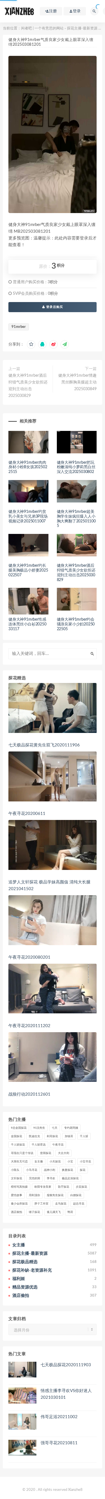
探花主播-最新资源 (82, 28)
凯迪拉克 (34, 1136)
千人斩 (84, 1136)
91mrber (18, 327)
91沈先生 (39, 1127)
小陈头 (15, 1170)
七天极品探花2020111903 (66, 1365)
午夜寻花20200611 (26, 814)
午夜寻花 (58, 1144)
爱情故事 (16, 1195)
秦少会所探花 (19, 1203)
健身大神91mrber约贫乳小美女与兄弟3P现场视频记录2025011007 (28, 516)
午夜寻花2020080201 (29, 957)
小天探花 (55, 1161)
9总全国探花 (19, 1127)
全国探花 (16, 1136)
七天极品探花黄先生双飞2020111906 (44, 745)
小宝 (70, 1161)
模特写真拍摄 (19, 1186)
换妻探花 (67, 1170)
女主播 (38, 1161)
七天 (54, 1127)
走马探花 (60, 1203)
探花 (82, 1170)
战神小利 (49, 1170)
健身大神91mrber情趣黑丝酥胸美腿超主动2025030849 (77, 382)
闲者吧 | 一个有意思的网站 (42, 28)
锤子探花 (34, 1212)
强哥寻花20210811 (59, 1443)
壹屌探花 (45, 1153)
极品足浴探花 (70, 1178)
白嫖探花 (75, 1195)
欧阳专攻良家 (42, 1186)
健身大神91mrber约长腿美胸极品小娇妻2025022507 (28, 570)
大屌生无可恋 (19, 1161)
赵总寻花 (78, 1203)
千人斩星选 (39, 1144)
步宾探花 (81, 1186)
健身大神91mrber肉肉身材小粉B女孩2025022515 (27, 467)
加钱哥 (69, 1136)
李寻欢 (51, 1178)
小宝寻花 (85, 1161)
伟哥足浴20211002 (59, 1417)
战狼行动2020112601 (29, 1094)
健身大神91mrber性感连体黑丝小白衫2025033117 (27, 624)
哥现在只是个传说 (22, 1153)
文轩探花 (16, 1178)
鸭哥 (70, 1212)
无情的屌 (34, 1178)
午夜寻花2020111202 (29, 1026)
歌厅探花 (63, 1186)
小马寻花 (31, 1170)
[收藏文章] (31, 344)
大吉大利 (63, 1153)
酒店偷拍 (16, 1212)
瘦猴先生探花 (55, 1195)
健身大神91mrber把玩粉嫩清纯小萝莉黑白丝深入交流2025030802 (76, 467)
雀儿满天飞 (54, 1212)
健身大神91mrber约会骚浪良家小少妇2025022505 (76, 624)
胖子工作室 (41, 1203)
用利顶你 (34, 1195)
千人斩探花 (18, 1144)
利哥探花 (52, 1136)
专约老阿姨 (71, 1127)
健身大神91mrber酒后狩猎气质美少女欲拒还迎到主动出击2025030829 (28, 386)
